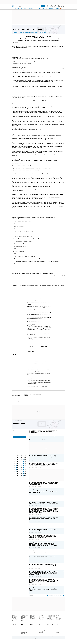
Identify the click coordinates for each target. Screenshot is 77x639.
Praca (30, 619)
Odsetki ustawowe (49, 630)
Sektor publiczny (30, 8)
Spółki (39, 616)
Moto (46, 8)
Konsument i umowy (33, 617)
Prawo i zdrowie (32, 621)
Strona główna (14, 420)
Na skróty (57, 624)
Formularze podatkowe (59, 630)
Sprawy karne (32, 616)
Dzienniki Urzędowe (34, 32)
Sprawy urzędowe (32, 618)
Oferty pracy (57, 632)
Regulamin (38, 636)
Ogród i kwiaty (58, 619)
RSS (45, 636)
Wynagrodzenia (23, 616)
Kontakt (49, 636)
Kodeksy (31, 631)
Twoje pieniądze (41, 8)
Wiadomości (57, 615)
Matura (22, 631)
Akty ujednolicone (15, 32)
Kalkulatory (40, 624)
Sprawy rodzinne (32, 615)
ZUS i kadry (14, 618)
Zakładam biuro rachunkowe (51, 615)
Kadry (21, 8)
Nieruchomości (51, 8)
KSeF (61, 8)
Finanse (57, 617)
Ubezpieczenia (23, 617)
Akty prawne (32, 624)
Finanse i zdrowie (40, 620)
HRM (22, 620)
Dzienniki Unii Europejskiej (43, 32)
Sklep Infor (31, 620)
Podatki (13, 615)
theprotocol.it (58, 631)
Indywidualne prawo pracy (24, 615)
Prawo (36, 8)
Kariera (42, 636)
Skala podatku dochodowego (51, 631)
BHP (21, 619)
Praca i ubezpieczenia (41, 617)
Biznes (25, 8)
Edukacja (57, 8)
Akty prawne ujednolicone (33, 630)
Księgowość (17, 8)
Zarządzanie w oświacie (24, 630)
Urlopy (22, 618)
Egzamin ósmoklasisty (24, 632)
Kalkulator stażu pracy (41, 630)
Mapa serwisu (59, 636)
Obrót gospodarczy (15, 617)
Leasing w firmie (40, 619)
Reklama (53, 636)
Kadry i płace (14, 630)
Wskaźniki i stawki (50, 624)
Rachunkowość (14, 616)
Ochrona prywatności (19, 636)
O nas (13, 636)
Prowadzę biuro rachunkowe (51, 616)
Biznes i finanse (40, 615)
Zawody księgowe (14, 619)
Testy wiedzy (23, 633)
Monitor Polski (27, 32)
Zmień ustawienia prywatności (30, 636)
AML (47, 620)
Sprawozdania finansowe (50, 619)
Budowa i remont (58, 618)
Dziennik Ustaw (21, 32)
